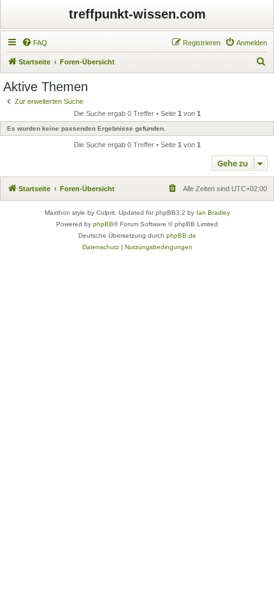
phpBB (103, 224)
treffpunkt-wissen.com (137, 14)
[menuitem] (34, 42)
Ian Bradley (213, 212)
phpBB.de (181, 235)
